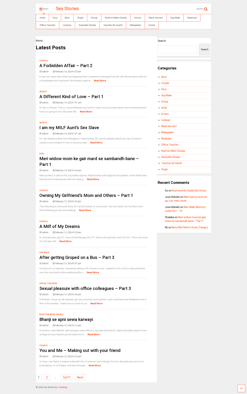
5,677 (66, 377)
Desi (55, 17)
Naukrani (192, 17)
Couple (43, 61)
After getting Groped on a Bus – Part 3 (76, 257)
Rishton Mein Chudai (116, 17)
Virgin (80, 17)
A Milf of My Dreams (59, 226)
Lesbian (67, 25)
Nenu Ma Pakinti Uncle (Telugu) (190, 227)
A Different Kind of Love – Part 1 (71, 96)
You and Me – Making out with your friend (80, 350)
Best (67, 17)
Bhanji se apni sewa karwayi (66, 319)
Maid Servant (156, 17)
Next (80, 377)
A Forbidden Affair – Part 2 (65, 65)
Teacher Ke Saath (112, 25)
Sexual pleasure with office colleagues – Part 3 (85, 288)
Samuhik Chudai (87, 25)
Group (94, 17)
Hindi (42, 17)
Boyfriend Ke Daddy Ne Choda (189, 190)
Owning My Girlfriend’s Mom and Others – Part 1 (86, 195)
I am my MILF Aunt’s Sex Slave (69, 127)
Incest (137, 17)
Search (162, 40)
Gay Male (175, 17)
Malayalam (135, 25)
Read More (100, 80)
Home (151, 25)
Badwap (63, 387)
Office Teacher (48, 25)
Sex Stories (67, 8)
